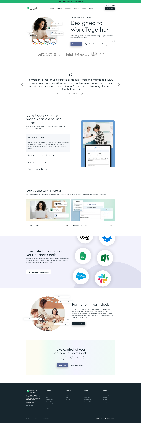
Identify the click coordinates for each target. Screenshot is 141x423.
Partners (84, 8)
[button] (52, 8)
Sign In (113, 5)
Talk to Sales (109, 8)
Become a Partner (79, 323)
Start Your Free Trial (77, 365)
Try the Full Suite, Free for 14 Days (95, 44)
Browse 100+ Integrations (39, 272)
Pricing (91, 8)
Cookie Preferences (107, 399)
